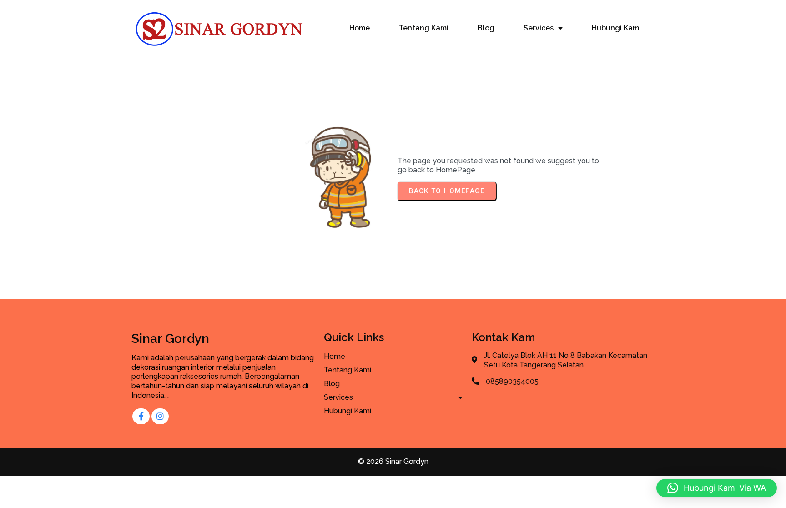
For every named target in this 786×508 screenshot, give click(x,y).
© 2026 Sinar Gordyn (393, 461)
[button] (716, 488)
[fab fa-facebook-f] (141, 416)
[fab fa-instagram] (160, 416)
